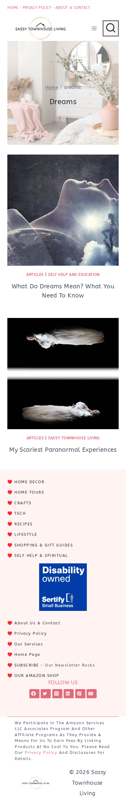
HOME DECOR (29, 482)
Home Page (27, 654)
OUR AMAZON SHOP (36, 675)
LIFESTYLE (25, 534)
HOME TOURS (29, 492)
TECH (20, 513)
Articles (35, 274)
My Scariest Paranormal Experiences (63, 449)
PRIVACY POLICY (37, 7)
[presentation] (63, 210)
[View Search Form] (111, 28)
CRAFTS (22, 503)
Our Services (28, 644)
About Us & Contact (37, 623)
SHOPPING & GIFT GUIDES (43, 545)
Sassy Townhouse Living (73, 438)
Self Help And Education (74, 274)
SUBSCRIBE (26, 665)
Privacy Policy (30, 633)
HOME (12, 7)
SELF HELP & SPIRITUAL (41, 555)
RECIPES (23, 524)
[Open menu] (94, 28)
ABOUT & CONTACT (72, 7)
